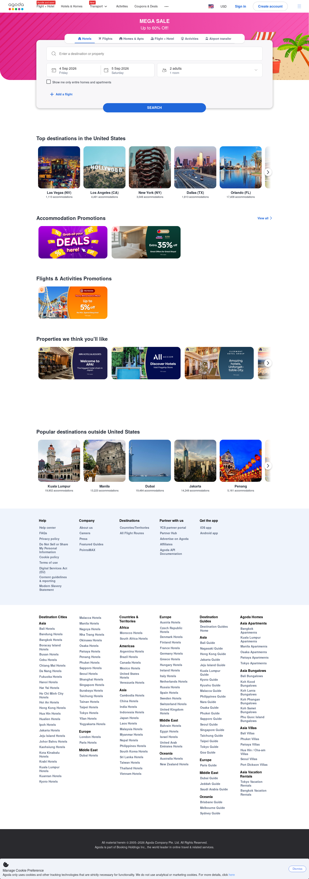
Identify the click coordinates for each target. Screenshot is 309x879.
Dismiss (297, 869)
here (232, 874)
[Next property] (268, 363)
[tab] (84, 38)
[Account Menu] (299, 6)
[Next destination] (268, 172)
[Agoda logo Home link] (16, 6)
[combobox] (158, 54)
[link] (72, 242)
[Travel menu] (164, 6)
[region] (154, 174)
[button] (99, 6)
